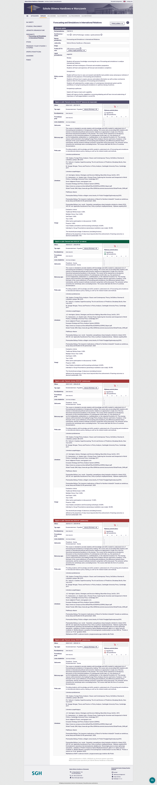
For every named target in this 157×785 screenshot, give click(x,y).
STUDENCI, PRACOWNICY (34, 26)
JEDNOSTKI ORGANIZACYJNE (35, 30)
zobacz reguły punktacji (75, 50)
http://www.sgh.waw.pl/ (77, 777)
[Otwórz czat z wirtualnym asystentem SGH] (152, 780)
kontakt (115, 772)
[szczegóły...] (118, 106)
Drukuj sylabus (116, 23)
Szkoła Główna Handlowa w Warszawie (78, 43)
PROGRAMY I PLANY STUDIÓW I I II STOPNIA (36, 47)
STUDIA (28, 42)
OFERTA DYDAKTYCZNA (33, 52)
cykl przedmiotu (111, 114)
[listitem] (35, 16)
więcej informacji (89, 109)
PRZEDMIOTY (30, 34)
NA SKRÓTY (30, 22)
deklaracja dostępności (119, 774)
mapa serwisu (117, 776)
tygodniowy (109, 113)
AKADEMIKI (29, 56)
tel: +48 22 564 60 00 (77, 775)
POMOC (28, 60)
